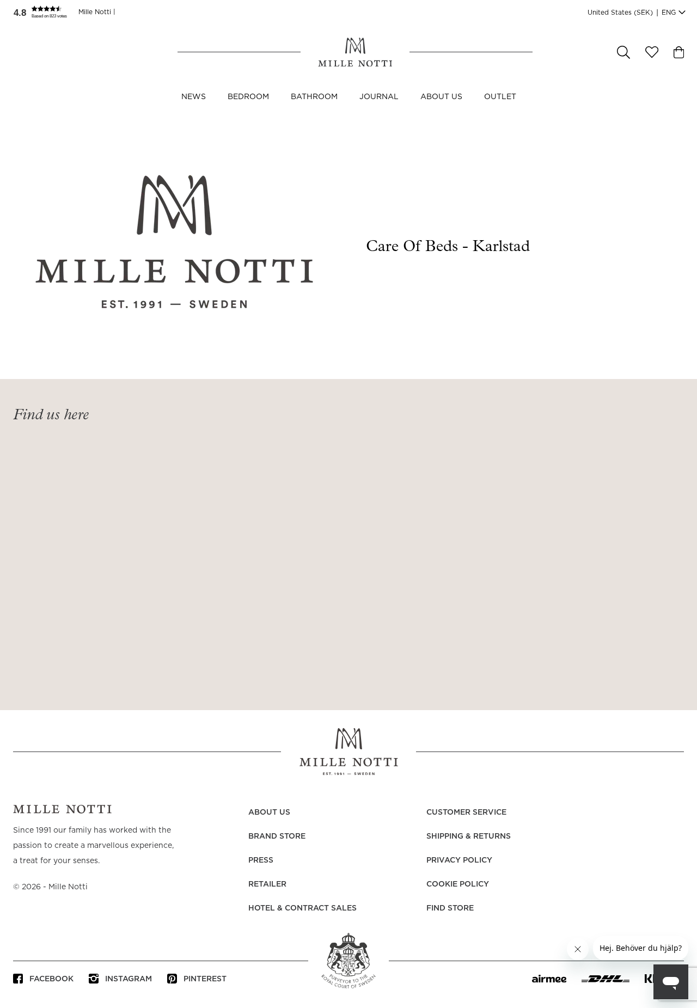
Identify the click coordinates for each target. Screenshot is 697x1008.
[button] (45, 12)
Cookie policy (457, 884)
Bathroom (314, 97)
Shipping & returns (468, 836)
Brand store (276, 836)
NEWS (193, 97)
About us (441, 97)
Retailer (267, 884)
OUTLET (500, 97)
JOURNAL (379, 97)
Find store (450, 908)
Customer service (466, 812)
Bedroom (248, 97)
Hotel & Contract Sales (302, 908)
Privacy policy (459, 860)
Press (260, 860)
